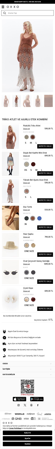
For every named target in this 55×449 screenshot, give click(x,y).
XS (25, 170)
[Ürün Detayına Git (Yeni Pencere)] (10, 136)
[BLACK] (26, 218)
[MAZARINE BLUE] (39, 218)
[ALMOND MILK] (26, 245)
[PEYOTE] (26, 137)
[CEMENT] (26, 164)
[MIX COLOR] (26, 191)
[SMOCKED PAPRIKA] (33, 164)
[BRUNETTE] (32, 218)
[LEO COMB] (33, 272)
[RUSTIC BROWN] (32, 137)
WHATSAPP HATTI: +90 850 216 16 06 (27, 2)
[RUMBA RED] (33, 299)
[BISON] (33, 245)
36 (25, 224)
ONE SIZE (29, 251)
